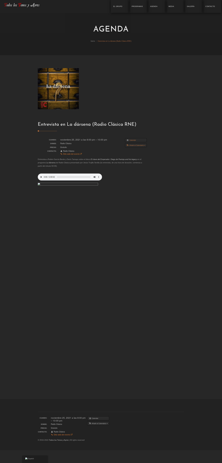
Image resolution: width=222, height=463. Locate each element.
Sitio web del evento (71, 154)
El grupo (117, 6)
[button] (136, 145)
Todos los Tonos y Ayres (58, 440)
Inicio (93, 41)
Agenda (154, 6)
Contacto (210, 6)
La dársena (50, 163)
